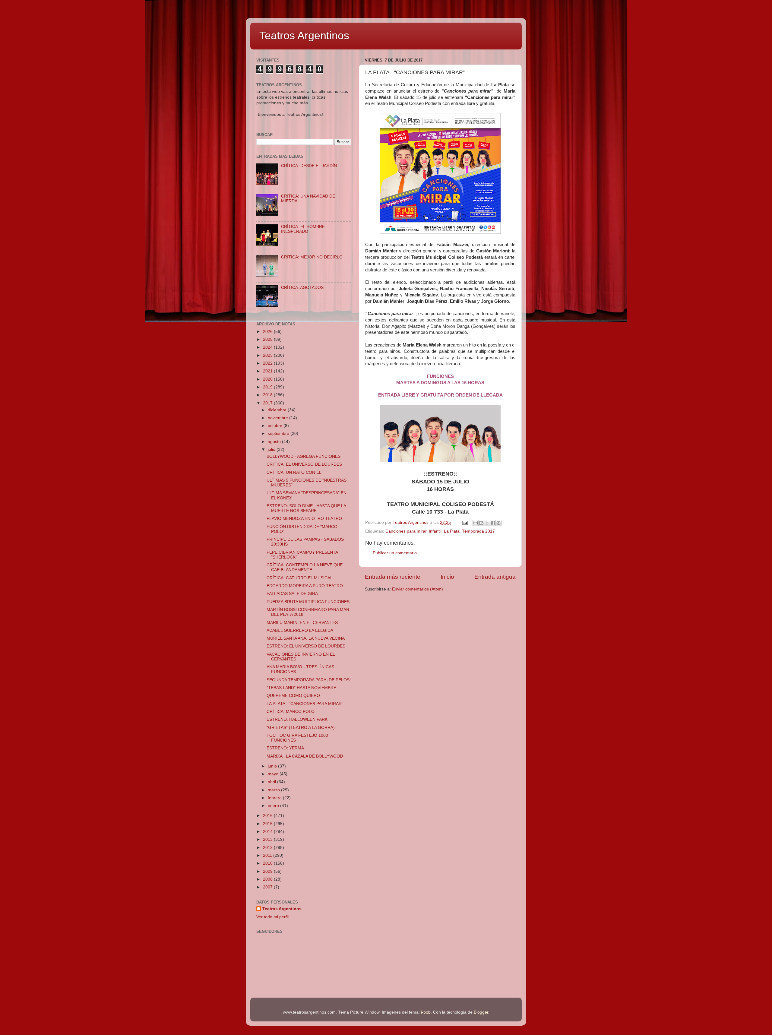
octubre (275, 425)
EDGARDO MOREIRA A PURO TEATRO (305, 586)
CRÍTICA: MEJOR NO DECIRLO (312, 257)
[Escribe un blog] (481, 523)
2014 (268, 831)
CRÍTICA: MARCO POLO (291, 711)
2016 (268, 815)
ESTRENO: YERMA (285, 748)
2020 (268, 379)
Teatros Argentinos (304, 35)
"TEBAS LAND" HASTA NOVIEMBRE (301, 687)
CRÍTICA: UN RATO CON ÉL (294, 472)
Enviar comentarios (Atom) (417, 589)
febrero (275, 798)
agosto (275, 441)
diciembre (278, 410)
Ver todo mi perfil (272, 917)
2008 (268, 879)
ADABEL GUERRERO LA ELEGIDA (300, 630)
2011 (268, 855)
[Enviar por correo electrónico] (476, 523)
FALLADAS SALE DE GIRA (292, 593)
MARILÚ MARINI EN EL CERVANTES (302, 622)
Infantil (435, 531)
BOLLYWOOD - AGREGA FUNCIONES (303, 456)
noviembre (278, 418)
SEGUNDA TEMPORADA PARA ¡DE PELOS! (309, 680)
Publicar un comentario (395, 553)
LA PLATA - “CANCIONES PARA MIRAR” (305, 703)
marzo (274, 790)
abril (272, 782)
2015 (268, 823)
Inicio (447, 577)
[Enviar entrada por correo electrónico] (464, 522)
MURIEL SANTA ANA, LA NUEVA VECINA (306, 638)
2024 (268, 347)
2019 (268, 387)
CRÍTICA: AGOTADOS (302, 287)
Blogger (481, 1012)
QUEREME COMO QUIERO (293, 695)
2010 (268, 863)
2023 (268, 355)
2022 (268, 363)
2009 (268, 871)
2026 (268, 331)
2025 (268, 339)
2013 (268, 839)
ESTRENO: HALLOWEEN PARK (297, 719)
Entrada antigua (495, 577)
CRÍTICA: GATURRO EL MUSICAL (300, 578)
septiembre (279, 433)
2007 (268, 887)
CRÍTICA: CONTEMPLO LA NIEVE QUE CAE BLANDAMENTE (305, 567)
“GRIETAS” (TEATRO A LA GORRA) (301, 727)
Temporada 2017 (478, 531)
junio (273, 766)
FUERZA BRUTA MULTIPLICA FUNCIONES (308, 602)
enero (274, 805)
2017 (268, 403)
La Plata (452, 531)
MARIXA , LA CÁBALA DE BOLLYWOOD (305, 756)
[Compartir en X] (487, 523)
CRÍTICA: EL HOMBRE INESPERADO (303, 229)
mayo (274, 774)
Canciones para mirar (405, 531)
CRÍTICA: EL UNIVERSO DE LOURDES (304, 464)
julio (272, 449)
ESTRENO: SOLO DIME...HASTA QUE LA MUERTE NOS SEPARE (306, 508)
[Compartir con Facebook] (493, 523)
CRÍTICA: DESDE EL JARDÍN (309, 165)
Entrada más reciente (392, 577)
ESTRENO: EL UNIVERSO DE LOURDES (306, 646)
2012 (268, 847)
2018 (268, 395)
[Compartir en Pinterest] (498, 523)
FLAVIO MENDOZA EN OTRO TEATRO (304, 518)
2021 (268, 371)
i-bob (426, 1012)
